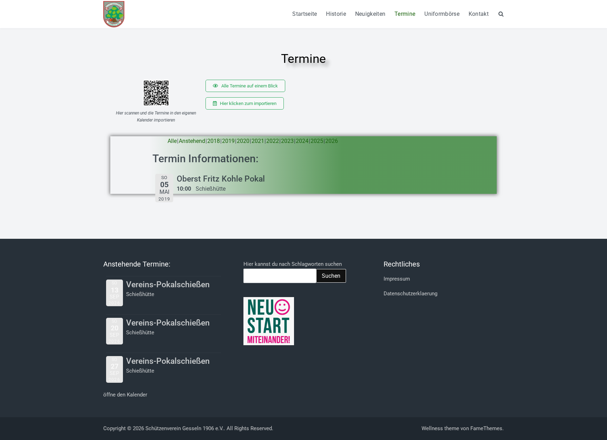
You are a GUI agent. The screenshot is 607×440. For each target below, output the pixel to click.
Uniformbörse (441, 14)
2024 (302, 141)
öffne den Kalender (125, 395)
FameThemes (486, 428)
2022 (272, 141)
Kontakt (479, 14)
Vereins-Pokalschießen (168, 284)
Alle (172, 141)
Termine (404, 14)
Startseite (304, 14)
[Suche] (501, 14)
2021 (258, 141)
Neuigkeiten (370, 14)
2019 (228, 141)
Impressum (397, 279)
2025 (317, 141)
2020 (243, 141)
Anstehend (192, 141)
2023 (287, 141)
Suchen (331, 275)
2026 (331, 141)
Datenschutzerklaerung (410, 293)
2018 (213, 141)
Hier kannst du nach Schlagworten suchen (292, 264)
